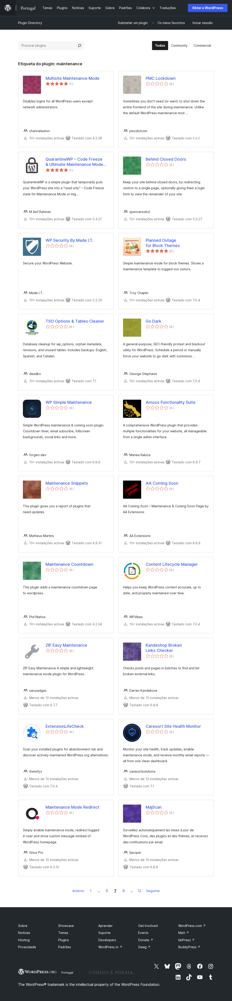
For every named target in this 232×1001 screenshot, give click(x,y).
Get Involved (148, 926)
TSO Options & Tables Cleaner (75, 321)
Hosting (24, 940)
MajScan (154, 807)
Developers (107, 940)
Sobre (22, 926)
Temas (63, 933)
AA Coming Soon (162, 483)
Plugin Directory (30, 23)
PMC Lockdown (161, 78)
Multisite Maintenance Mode (72, 78)
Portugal (67, 972)
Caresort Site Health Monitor (173, 726)
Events (143, 933)
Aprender (105, 926)
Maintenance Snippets (67, 483)
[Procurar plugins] (79, 45)
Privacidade (27, 947)
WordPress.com (192, 926)
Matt (183, 933)
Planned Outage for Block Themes (163, 243)
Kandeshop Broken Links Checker (164, 648)
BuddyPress (189, 947)
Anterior (78, 891)
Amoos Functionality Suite (171, 402)
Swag (144, 947)
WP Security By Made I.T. (69, 240)
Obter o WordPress (207, 8)
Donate (145, 940)
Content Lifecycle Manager (172, 564)
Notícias (24, 933)
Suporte (104, 933)
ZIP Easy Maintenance (66, 645)
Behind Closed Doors (166, 159)
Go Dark (153, 321)
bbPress (186, 940)
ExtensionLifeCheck (65, 726)
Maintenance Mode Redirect (72, 807)
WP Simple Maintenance (69, 402)
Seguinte (153, 891)
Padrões (64, 947)
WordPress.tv (110, 947)
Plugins (63, 940)
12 (139, 890)
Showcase (66, 926)
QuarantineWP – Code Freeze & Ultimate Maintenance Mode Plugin (74, 162)
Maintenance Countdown (69, 564)
